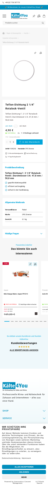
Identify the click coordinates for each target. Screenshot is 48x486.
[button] (42, 16)
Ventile (26, 33)
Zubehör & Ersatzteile (10, 38)
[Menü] (4, 16)
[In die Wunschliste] (35, 53)
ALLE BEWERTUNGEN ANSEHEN (24, 350)
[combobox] (24, 23)
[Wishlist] (34, 16)
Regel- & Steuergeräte (14, 33)
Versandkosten (14, 137)
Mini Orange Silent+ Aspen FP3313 (16, 294)
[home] (4, 33)
